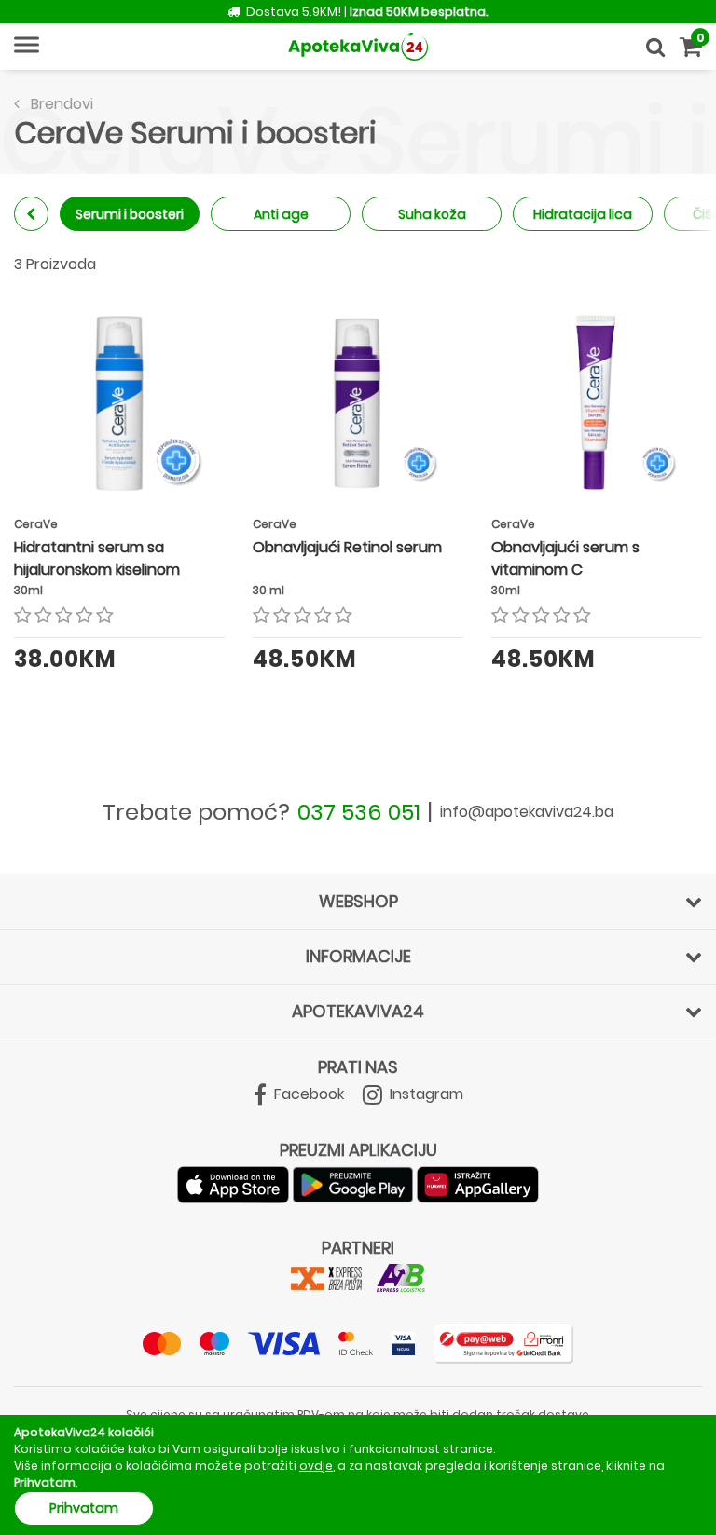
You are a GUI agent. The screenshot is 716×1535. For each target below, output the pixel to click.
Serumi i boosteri (130, 214)
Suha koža (432, 214)
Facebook (307, 1094)
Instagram (424, 1094)
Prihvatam (83, 1508)
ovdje (316, 1466)
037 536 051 (358, 811)
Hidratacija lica (582, 214)
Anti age (281, 214)
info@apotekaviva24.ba (526, 811)
